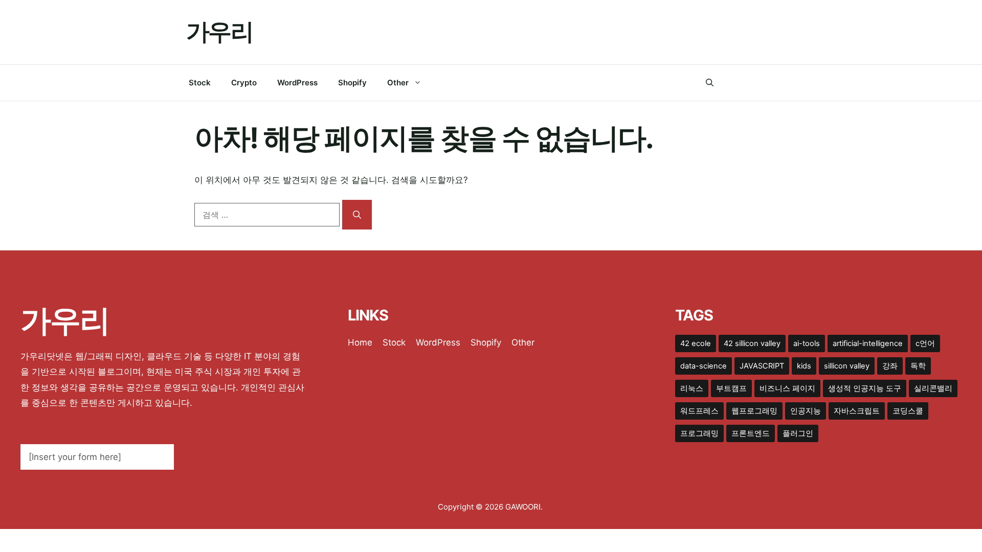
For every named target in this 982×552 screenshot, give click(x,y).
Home (360, 342)
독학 (918, 366)
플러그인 (798, 433)
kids (804, 366)
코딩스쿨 (907, 411)
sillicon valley (846, 366)
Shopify (352, 82)
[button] (710, 83)
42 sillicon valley (752, 343)
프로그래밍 (699, 433)
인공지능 (805, 411)
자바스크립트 (857, 411)
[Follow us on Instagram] (770, 83)
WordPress (297, 82)
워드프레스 (699, 411)
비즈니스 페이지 (787, 388)
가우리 (219, 31)
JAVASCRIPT (762, 366)
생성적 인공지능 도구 (864, 388)
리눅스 (691, 388)
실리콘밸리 (933, 388)
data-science (703, 366)
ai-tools (806, 343)
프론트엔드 (750, 433)
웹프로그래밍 (754, 411)
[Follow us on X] (750, 83)
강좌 (890, 366)
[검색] (357, 214)
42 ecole (695, 343)
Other (398, 82)
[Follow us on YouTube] (791, 83)
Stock (200, 82)
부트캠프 (731, 388)
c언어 (925, 343)
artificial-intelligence (868, 343)
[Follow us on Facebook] (729, 83)
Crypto (244, 82)
